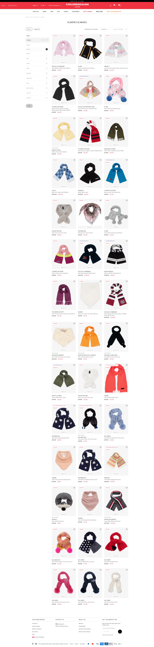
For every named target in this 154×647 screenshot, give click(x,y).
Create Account (12, 5)
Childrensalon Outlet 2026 (51, 643)
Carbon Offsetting (38, 637)
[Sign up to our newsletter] (120, 632)
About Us (81, 623)
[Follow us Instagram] (36, 644)
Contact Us (35, 623)
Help (33, 634)
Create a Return (36, 626)
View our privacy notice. (107, 634)
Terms (71, 643)
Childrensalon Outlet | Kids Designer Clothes (77, 5)
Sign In (3, 5)
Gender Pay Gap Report (85, 628)
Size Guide (35, 631)
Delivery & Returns (36, 628)
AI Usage (82, 643)
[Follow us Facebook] (33, 644)
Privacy (76, 643)
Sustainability (82, 626)
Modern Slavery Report (84, 631)
